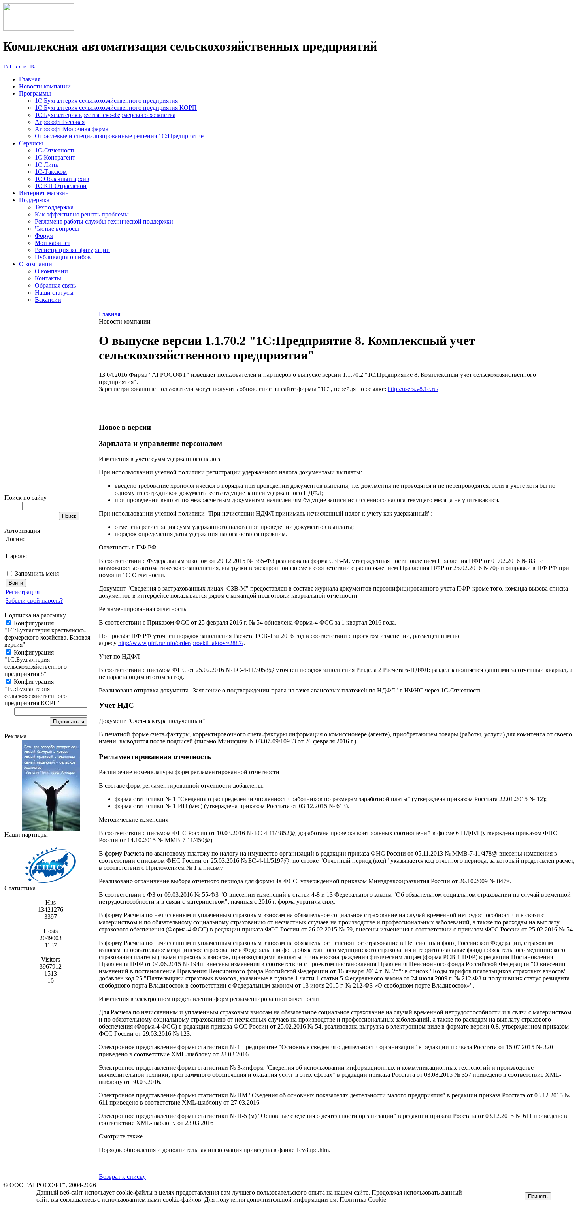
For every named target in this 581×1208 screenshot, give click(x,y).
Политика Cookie (363, 1199)
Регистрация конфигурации (72, 249)
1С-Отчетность (55, 150)
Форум (44, 235)
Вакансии (48, 299)
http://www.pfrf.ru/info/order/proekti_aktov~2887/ (180, 643)
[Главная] (38, 28)
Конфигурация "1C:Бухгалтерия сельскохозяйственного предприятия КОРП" (35, 692)
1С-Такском (51, 171)
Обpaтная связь (55, 285)
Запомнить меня (37, 573)
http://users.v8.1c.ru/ (413, 389)
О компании (35, 264)
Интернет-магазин (44, 193)
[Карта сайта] (25, 65)
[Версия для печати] (32, 65)
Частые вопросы (57, 228)
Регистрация (23, 592)
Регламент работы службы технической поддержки (104, 221)
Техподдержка (54, 207)
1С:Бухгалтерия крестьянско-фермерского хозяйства (105, 114)
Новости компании (45, 86)
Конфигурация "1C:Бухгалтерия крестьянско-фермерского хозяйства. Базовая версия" (47, 634)
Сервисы (31, 143)
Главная (29, 79)
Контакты (48, 278)
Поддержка (34, 200)
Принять (538, 1196)
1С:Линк (46, 164)
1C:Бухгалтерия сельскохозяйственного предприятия (106, 100)
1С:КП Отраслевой (61, 186)
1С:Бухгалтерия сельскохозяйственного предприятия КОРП (116, 107)
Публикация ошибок (63, 257)
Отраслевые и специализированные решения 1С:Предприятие (119, 136)
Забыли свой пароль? (34, 600)
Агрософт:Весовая (60, 122)
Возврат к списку (122, 1176)
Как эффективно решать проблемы (82, 214)
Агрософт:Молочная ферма (71, 129)
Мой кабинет (52, 242)
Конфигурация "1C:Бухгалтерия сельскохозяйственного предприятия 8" (35, 663)
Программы (35, 93)
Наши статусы (54, 292)
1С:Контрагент (55, 157)
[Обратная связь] (18, 65)
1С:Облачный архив (62, 178)
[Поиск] (11, 65)
